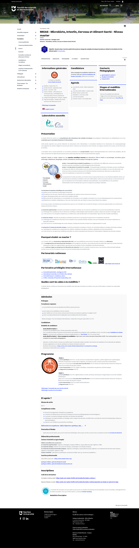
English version (49, 109)
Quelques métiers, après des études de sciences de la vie (56, 464)
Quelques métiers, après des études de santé (53, 462)
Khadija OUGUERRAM (108, 77)
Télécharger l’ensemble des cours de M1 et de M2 (54, 388)
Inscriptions (85, 59)
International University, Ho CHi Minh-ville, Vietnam (57, 274)
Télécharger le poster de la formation (51, 390)
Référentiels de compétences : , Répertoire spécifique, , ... (62, 426)
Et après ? (75, 59)
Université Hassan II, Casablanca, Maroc (54, 276)
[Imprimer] (125, 26)
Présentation (45, 59)
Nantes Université (17, 1)
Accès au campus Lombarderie (80, 527)
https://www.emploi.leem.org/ (63, 458)
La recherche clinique (47, 217)
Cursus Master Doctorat (54, 82)
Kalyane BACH (106, 79)
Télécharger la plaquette (49, 105)
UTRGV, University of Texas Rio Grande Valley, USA (57, 278)
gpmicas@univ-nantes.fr (108, 75)
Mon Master (84, 334)
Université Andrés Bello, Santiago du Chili (54, 272)
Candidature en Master (116, 332)
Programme (65, 59)
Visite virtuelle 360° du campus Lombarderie (83, 529)
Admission (56, 59)
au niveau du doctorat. (116, 433)
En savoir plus (61, 51)
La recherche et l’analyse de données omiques (54, 227)
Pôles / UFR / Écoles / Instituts (107, 1)
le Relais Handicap (87, 491)
